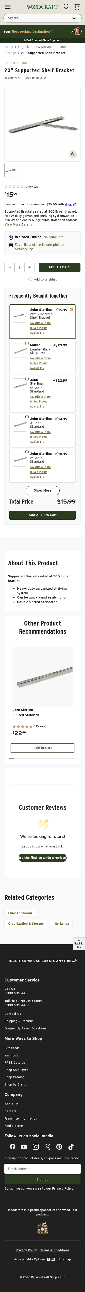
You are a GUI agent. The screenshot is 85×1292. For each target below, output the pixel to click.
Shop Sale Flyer (16, 1070)
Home (9, 47)
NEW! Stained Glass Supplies (42, 40)
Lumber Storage (20, 913)
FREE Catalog (15, 1062)
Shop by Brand (15, 1084)
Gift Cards (12, 1048)
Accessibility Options (30, 1259)
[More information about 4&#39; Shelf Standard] (27, 417)
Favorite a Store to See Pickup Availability (40, 327)
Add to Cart (42, 748)
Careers (10, 1111)
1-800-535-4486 (17, 1005)
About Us (11, 1104)
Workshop (61, 923)
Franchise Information (21, 1118)
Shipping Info (53, 237)
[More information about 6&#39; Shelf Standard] (27, 378)
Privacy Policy (62, 1188)
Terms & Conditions (54, 1250)
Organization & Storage (35, 47)
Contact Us (13, 1014)
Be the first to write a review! (42, 858)
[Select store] (67, 7)
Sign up (42, 1179)
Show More (42, 490)
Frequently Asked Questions (25, 1028)
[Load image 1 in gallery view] (12, 170)
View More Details (18, 224)
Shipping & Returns (19, 1021)
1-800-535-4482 (17, 993)
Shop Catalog (14, 1077)
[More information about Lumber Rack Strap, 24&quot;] (27, 343)
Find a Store (14, 1126)
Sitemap (64, 1259)
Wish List (11, 1055)
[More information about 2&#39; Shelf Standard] (27, 452)
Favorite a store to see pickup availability (39, 247)
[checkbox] (42, 322)
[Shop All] (7, 7)
